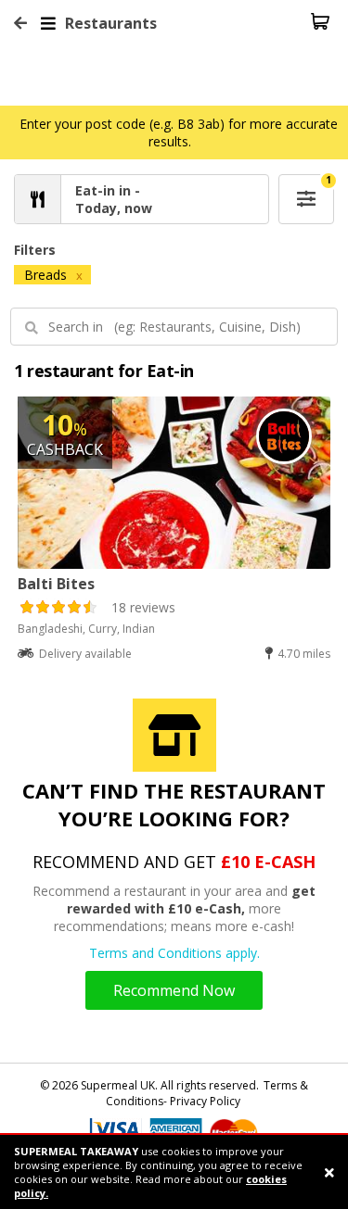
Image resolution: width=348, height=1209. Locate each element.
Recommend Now (174, 990)
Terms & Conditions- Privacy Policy (207, 1093)
